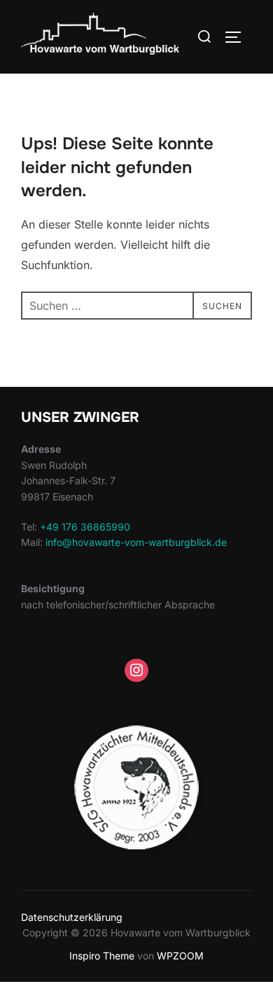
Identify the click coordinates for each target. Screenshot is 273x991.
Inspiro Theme (101, 956)
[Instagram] (136, 670)
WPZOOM (180, 956)
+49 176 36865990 (85, 527)
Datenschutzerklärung (71, 917)
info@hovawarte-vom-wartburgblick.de (136, 542)
